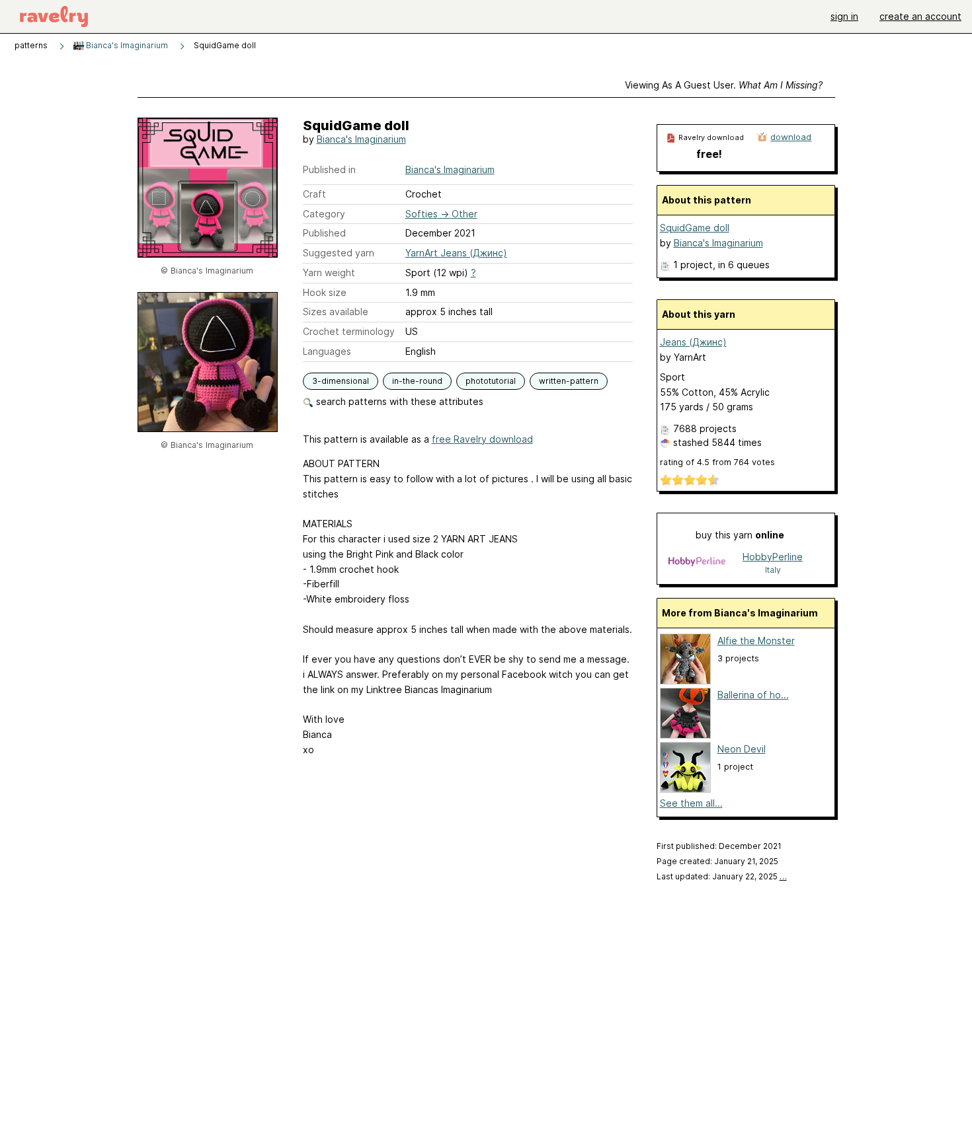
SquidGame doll (694, 227)
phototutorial (491, 381)
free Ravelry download (482, 439)
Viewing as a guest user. (724, 85)
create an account (920, 16)
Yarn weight (329, 272)
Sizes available (335, 311)
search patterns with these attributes (398, 401)
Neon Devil (741, 748)
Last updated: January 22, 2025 (722, 876)
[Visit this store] (697, 562)
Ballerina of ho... (753, 694)
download (790, 136)
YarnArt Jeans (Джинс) (456, 252)
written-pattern (568, 381)
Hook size (324, 292)
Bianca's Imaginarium (126, 45)
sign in (844, 16)
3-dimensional (340, 381)
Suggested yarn (338, 252)
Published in (329, 169)
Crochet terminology (349, 331)
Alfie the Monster (756, 640)
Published (324, 233)
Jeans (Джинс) (693, 342)
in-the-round (417, 381)
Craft (314, 194)
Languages (327, 351)
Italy (773, 570)
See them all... (691, 803)
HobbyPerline (773, 556)
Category (324, 213)
